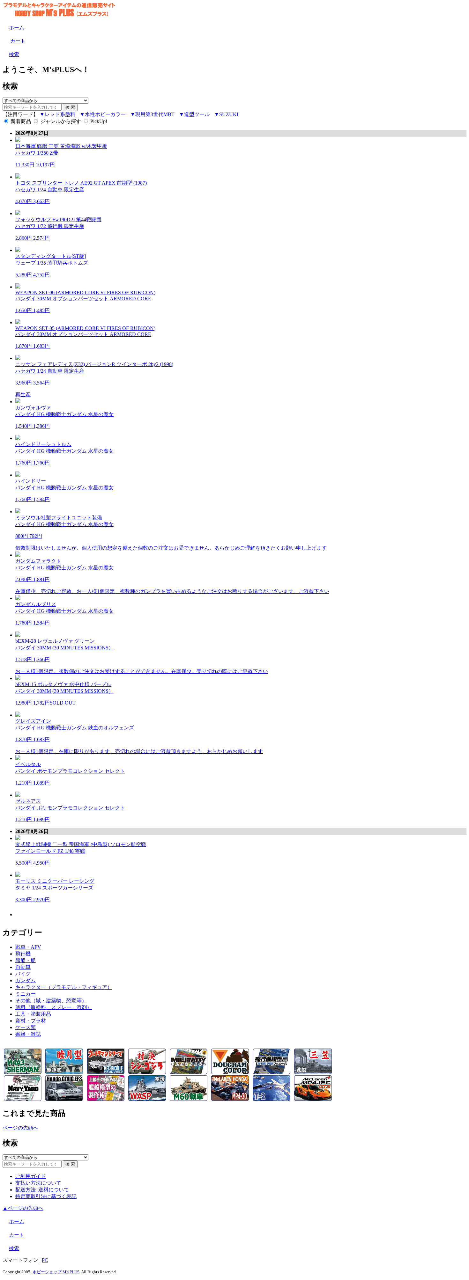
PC (45, 1260)
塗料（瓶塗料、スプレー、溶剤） (53, 1007)
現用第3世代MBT (155, 114)
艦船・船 (25, 960)
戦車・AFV (28, 947)
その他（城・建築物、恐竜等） (51, 1000)
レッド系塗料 (60, 114)
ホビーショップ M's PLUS (56, 1271)
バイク (23, 973)
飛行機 (23, 953)
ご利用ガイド (30, 1176)
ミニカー (25, 994)
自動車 (23, 967)
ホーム (16, 27)
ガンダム (25, 980)
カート (17, 41)
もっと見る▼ (241, 914)
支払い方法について (38, 1183)
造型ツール (197, 114)
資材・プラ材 (30, 1020)
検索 (14, 54)
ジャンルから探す (60, 121)
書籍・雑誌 (28, 1034)
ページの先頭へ (20, 1127)
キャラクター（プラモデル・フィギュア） (63, 987)
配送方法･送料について (42, 1189)
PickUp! (98, 121)
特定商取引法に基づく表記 (46, 1196)
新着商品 (21, 121)
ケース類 (25, 1027)
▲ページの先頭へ (23, 1208)
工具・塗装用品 (33, 1014)
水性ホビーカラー (105, 114)
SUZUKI (228, 114)
